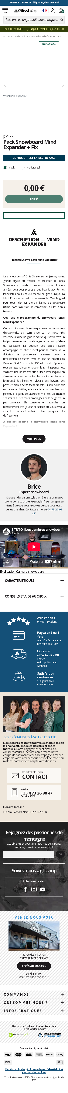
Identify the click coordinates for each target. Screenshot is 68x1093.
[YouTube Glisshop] (42, 890)
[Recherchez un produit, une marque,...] (61, 19)
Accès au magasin (34, 966)
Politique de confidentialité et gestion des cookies (42, 1071)
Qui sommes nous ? (26, 1002)
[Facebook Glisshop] (25, 890)
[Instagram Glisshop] (34, 890)
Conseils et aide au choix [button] (25, 596)
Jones (8, 136)
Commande (16, 994)
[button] (34, 580)
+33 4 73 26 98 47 (36, 793)
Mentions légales (15, 1069)
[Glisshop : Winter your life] (25, 11)
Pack (11, 167)
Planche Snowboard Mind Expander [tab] (34, 259)
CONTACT (35, 776)
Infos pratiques (23, 1011)
